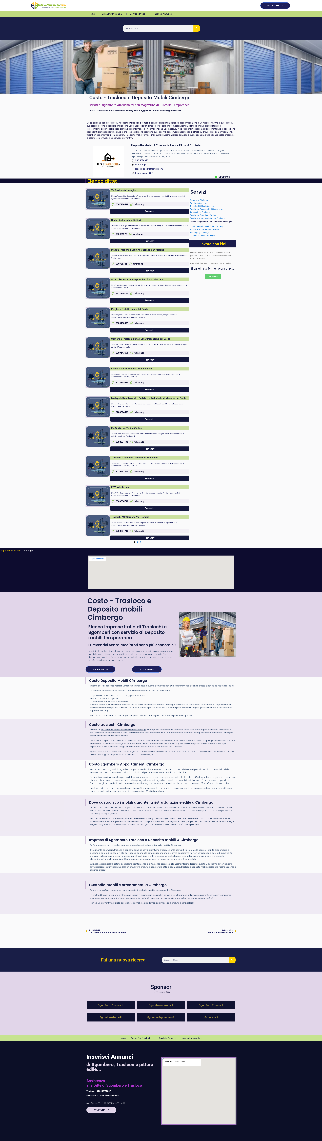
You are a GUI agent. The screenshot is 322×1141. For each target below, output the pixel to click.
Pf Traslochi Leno (120, 487)
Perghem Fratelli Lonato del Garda (129, 309)
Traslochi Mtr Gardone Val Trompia (130, 517)
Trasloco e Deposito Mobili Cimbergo (206, 209)
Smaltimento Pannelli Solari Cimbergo (207, 226)
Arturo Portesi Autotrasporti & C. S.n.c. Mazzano (137, 279)
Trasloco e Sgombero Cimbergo (204, 215)
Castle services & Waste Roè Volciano (131, 368)
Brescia (17, 550)
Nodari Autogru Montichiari (126, 220)
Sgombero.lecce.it (110, 1017)
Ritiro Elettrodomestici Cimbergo (204, 229)
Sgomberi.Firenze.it (211, 1005)
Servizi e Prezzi (138, 14)
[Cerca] (196, 28)
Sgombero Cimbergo (199, 200)
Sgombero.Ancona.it (110, 1005)
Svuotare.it (211, 1017)
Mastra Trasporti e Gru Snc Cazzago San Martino (137, 249)
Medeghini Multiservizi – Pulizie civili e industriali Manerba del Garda (148, 398)
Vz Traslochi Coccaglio (123, 190)
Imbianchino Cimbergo (200, 212)
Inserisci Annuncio (163, 14)
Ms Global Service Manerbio (126, 427)
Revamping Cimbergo (199, 232)
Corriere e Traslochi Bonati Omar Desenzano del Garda (140, 338)
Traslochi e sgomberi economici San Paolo (134, 457)
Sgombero (6, 550)
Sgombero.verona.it (161, 1005)
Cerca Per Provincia (112, 14)
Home (92, 14)
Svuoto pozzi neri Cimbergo (202, 235)
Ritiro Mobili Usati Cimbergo (202, 206)
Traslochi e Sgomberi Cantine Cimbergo (208, 218)
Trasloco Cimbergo (198, 203)
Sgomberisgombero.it (161, 1017)
